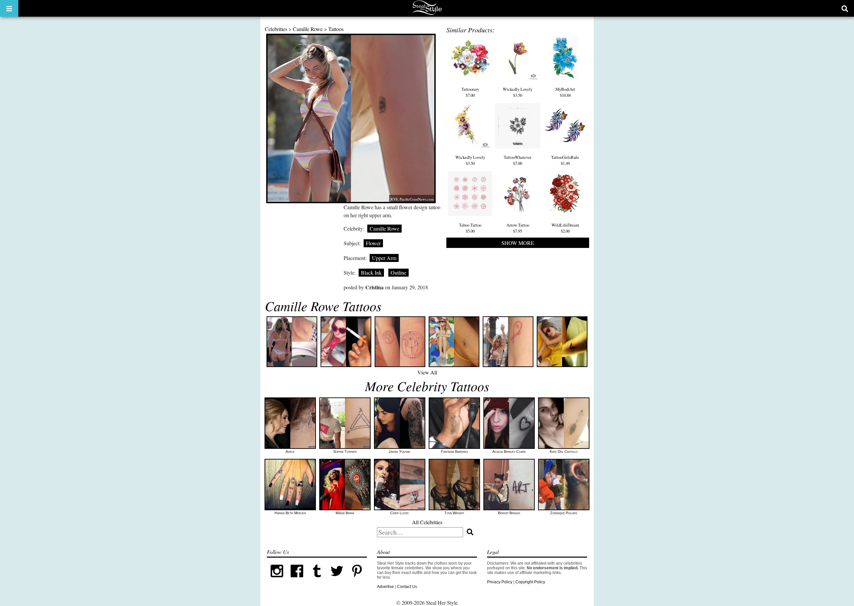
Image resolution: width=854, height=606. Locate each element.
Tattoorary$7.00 (470, 92)
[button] (9, 8)
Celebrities (276, 28)
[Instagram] (277, 579)
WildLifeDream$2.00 (565, 228)
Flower (373, 243)
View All (427, 372)
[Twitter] (337, 579)
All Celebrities (427, 522)
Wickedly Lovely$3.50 (517, 92)
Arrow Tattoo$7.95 (517, 228)
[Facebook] (297, 579)
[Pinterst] (357, 579)
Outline (398, 272)
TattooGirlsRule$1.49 (565, 160)
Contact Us (407, 586)
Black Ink (371, 272)
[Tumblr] (317, 579)
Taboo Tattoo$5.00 (470, 228)
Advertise (385, 586)
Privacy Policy (499, 582)
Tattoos (336, 28)
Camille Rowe (308, 28)
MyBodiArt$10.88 (565, 92)
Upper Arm (384, 257)
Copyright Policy (530, 582)
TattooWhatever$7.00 (517, 160)
